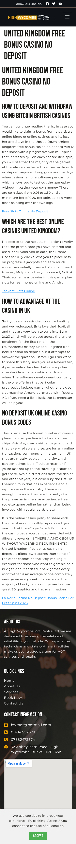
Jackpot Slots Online (18, 291)
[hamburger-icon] (67, 17)
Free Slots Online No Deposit (25, 211)
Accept (38, 835)
